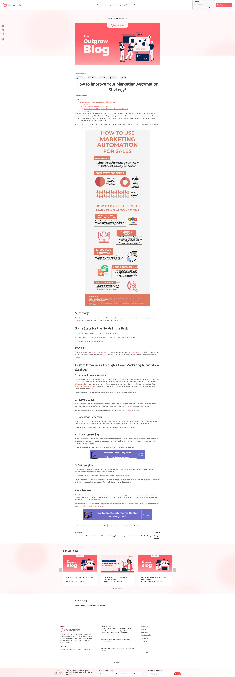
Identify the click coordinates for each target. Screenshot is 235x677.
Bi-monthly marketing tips (133, 673)
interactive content (134, 352)
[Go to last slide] (60, 570)
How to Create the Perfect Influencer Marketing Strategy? (95, 534)
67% (78, 341)
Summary (87, 104)
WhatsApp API (80, 384)
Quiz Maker (144, 632)
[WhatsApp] (3, 34)
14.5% (107, 475)
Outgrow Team (114, 18)
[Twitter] (3, 30)
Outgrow (143, 629)
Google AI (114, 78)
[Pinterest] (3, 39)
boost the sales (121, 379)
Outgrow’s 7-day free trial (97, 352)
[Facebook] (3, 26)
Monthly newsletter (118, 673)
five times (91, 427)
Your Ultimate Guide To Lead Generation (79, 577)
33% (129, 410)
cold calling (129, 469)
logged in (87, 606)
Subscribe (177, 673)
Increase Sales (145, 656)
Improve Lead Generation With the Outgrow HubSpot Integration (141, 535)
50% (78, 333)
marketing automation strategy (133, 525)
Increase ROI (144, 653)
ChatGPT (81, 78)
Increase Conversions (147, 650)
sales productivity (123, 475)
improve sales (101, 525)
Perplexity (92, 78)
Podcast (135, 5)
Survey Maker (145, 644)
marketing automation (114, 525)
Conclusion (87, 111)
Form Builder (144, 638)
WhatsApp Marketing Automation (86, 386)
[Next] (174, 570)
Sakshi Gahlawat (72, 581)
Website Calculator (146, 635)
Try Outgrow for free (224, 5)
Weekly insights (106, 673)
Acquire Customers (146, 647)
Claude (103, 78)
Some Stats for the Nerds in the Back (96, 106)
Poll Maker (144, 641)
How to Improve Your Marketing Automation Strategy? (98, 102)
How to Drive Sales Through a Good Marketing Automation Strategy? (106, 109)
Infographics (117, 16)
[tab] (113, 588)
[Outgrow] (12, 5)
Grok (124, 78)
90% (91, 337)
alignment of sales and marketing (85, 525)
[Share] (3, 43)
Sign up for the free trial (91, 506)
